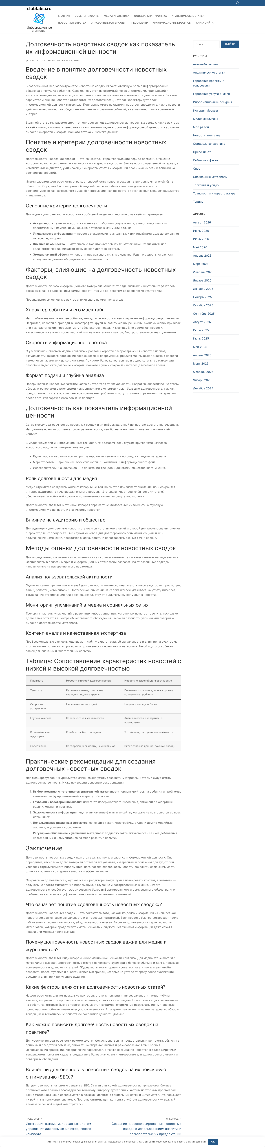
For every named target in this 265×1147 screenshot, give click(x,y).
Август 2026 (202, 222)
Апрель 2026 (202, 255)
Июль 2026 (201, 230)
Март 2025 (201, 363)
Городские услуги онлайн (211, 94)
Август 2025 (202, 322)
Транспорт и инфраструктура (214, 193)
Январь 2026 (202, 280)
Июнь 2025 (201, 338)
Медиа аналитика (205, 119)
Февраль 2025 (203, 372)
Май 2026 (200, 247)
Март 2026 (201, 264)
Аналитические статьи (209, 72)
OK (213, 1141)
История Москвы (205, 110)
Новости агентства (206, 135)
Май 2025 (200, 347)
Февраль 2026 (203, 272)
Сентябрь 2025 (204, 313)
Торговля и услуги (206, 185)
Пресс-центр (202, 152)
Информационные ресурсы (212, 102)
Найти (230, 44)
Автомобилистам (205, 64)
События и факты (205, 160)
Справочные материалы (210, 177)
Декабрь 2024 (203, 388)
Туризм (198, 201)
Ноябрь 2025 (202, 297)
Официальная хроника (65, 60)
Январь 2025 (202, 380)
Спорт (197, 168)
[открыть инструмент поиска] (237, 3)
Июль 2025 (201, 330)
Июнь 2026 (201, 239)
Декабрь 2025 (203, 288)
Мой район (201, 127)
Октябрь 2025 (203, 305)
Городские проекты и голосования (208, 83)
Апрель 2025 (202, 355)
